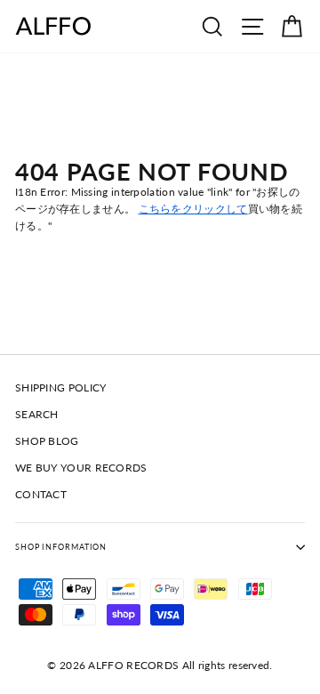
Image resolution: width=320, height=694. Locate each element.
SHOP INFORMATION (61, 547)
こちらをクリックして (193, 208)
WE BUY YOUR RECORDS (81, 467)
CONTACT (41, 494)
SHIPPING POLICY (60, 387)
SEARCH (37, 414)
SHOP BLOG (47, 441)
